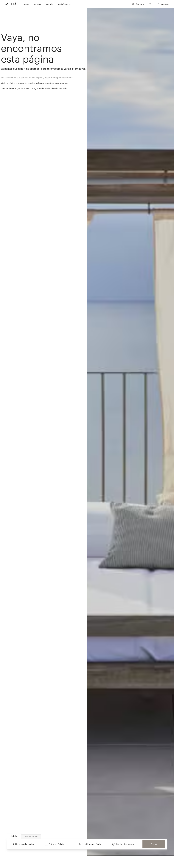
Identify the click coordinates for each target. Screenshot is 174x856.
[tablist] (87, 836)
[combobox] (151, 4)
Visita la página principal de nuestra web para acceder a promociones (34, 83)
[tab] (14, 836)
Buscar (154, 844)
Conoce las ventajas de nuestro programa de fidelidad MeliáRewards (34, 88)
